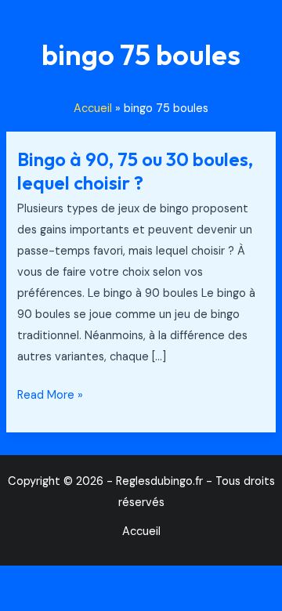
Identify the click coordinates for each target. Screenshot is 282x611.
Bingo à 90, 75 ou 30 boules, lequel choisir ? (135, 170)
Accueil (141, 531)
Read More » (50, 394)
